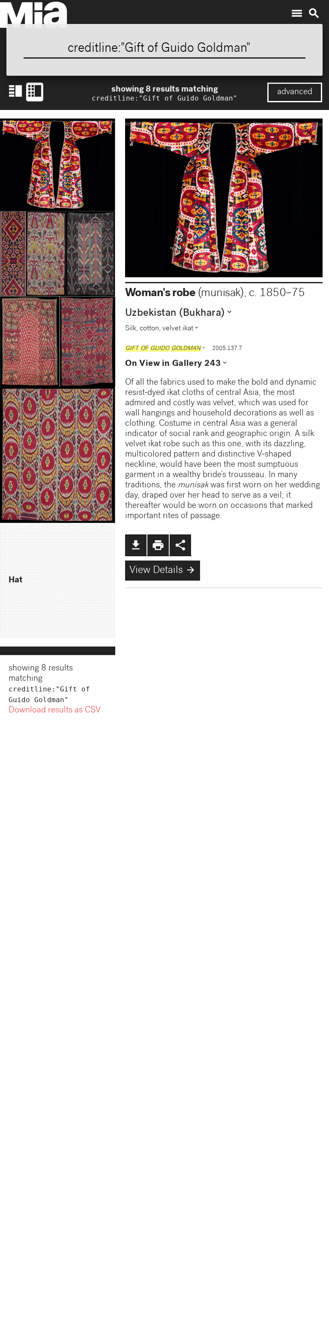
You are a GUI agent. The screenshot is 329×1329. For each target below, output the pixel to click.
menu (296, 13)
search (314, 13)
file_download (135, 545)
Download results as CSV (55, 710)
